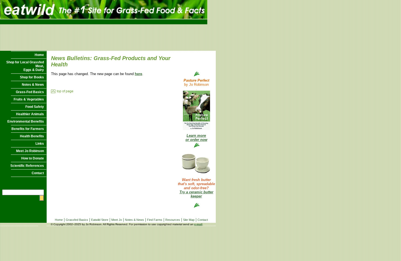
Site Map (188, 219)
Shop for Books (32, 77)
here (138, 74)
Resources (172, 219)
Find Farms (154, 219)
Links (39, 144)
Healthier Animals (30, 114)
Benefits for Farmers (27, 129)
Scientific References (27, 166)
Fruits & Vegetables (29, 99)
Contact (38, 173)
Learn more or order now (196, 138)
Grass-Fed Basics (30, 92)
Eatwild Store (99, 219)
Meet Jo (116, 219)
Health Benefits (32, 136)
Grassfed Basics (77, 219)
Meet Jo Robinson (30, 151)
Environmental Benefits (25, 121)
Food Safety (34, 107)
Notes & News (33, 85)
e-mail (198, 224)
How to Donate (32, 158)
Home (39, 55)
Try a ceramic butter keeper (196, 194)
